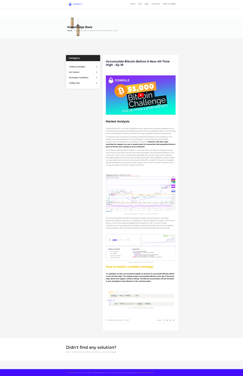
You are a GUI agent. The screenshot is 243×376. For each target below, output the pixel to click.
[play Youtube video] (141, 95)
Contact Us (156, 4)
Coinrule (70, 373)
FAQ (140, 4)
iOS (138, 373)
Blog (146, 4)
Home (133, 4)
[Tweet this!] (167, 320)
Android (145, 373)
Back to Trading (169, 4)
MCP (151, 373)
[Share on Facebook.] (163, 320)
